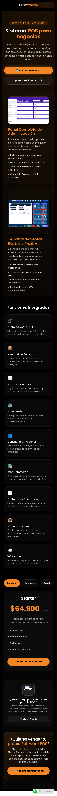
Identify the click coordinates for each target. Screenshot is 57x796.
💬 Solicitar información (29, 80)
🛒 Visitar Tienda (28, 719)
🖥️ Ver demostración (28, 70)
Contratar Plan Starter (28, 661)
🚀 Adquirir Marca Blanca (28, 770)
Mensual (12, 583)
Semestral (30, 583)
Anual (47, 583)
